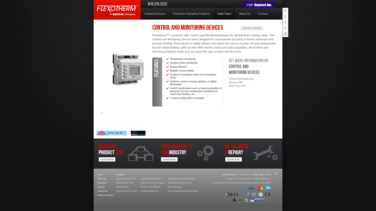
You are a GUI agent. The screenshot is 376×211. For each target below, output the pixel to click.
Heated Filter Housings (151, 179)
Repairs (101, 187)
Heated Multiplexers (149, 191)
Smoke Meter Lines (125, 183)
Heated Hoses (122, 187)
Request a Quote (105, 195)
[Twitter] (285, 28)
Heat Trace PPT (237, 86)
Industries (102, 183)
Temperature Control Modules (181, 179)
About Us (102, 179)
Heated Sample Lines (126, 179)
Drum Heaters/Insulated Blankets (183, 191)
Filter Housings (174, 187)
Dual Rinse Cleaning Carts (180, 183)
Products (120, 174)
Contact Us (103, 191)
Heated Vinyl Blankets (151, 187)
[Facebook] (285, 22)
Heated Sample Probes (126, 191)
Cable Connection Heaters (152, 183)
